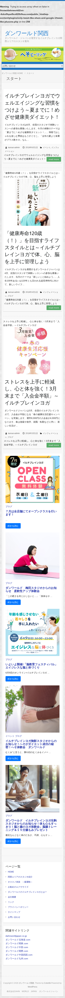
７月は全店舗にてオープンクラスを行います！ (31, 513)
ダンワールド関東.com (17, 943)
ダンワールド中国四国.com (19, 955)
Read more (54, 159)
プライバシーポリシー (18, 907)
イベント (46, 147)
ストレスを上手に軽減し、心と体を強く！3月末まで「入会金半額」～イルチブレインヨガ (32, 392)
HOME (11, 872)
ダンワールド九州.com (17, 958)
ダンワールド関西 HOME (12, 73)
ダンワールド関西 (26, 33)
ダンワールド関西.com (17, 951)
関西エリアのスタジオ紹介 (20, 877)
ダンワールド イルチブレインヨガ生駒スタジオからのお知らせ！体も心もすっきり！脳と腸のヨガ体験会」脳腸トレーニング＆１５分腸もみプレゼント (31, 825)
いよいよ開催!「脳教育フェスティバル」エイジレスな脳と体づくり (32, 666)
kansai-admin (14, 147)
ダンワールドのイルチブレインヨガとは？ (27, 892)
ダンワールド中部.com (17, 947)
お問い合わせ (14, 917)
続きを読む (13, 526)
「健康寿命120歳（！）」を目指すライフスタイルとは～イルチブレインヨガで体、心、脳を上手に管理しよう (32, 247)
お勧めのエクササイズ (18, 887)
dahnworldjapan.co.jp (16, 936)
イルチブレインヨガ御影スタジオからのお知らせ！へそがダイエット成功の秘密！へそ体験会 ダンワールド (31, 744)
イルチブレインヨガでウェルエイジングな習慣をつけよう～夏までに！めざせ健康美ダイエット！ (32, 106)
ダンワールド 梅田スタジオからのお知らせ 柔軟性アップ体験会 (31, 589)
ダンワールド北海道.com (18, 939)
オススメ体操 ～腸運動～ (20, 882)
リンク (11, 902)
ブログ (10, 296)
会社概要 (12, 897)
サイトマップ (14, 912)
